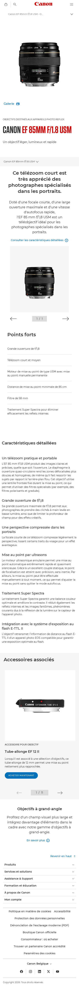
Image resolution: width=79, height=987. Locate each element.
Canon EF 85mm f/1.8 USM (19, 161)
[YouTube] (57, 971)
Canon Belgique (38, 963)
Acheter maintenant (21, 775)
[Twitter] (48, 971)
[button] (13, 319)
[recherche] (15, 4)
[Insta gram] (30, 971)
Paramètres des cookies (39, 953)
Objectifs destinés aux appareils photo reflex (33, 119)
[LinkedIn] (39, 971)
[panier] (6, 4)
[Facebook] (21, 971)
